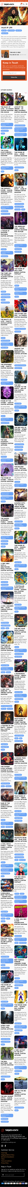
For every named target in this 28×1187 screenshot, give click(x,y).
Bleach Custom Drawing (19, 293)
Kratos (16, 410)
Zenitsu (17, 528)
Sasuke (3, 501)
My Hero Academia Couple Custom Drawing (20, 129)
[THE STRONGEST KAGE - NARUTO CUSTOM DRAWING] (7, 356)
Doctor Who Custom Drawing (7, 1005)
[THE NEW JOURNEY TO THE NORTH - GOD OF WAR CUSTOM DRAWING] (20, 377)
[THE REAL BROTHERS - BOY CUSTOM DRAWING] (7, 1053)
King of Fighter (19, 447)
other (16, 170)
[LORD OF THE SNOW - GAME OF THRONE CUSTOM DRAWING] (20, 179)
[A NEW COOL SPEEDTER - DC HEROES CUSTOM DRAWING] (7, 681)
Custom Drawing (19, 167)
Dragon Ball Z (5, 747)
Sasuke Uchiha (5, 423)
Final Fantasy (5, 585)
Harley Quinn (5, 131)
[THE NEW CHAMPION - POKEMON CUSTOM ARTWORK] (7, 431)
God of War (18, 403)
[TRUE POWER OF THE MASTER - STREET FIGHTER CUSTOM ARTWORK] (20, 710)
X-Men (3, 546)
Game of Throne (19, 206)
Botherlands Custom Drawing (20, 939)
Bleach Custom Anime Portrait (20, 289)
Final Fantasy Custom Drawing (7, 588)
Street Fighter (18, 450)
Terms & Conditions (6, 1161)
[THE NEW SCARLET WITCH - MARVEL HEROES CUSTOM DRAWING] (7, 1088)
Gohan (3, 918)
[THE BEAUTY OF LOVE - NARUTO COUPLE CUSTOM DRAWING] (7, 311)
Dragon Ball (18, 562)
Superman (17, 331)
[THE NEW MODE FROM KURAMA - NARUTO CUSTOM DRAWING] (20, 620)
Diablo (3, 820)
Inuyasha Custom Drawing (6, 252)
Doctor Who (4, 1001)
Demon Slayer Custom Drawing (19, 525)
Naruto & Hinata (5, 340)
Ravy (7, 628)
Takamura (8, 786)
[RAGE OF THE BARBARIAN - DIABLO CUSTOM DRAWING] (7, 795)
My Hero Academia (20, 125)
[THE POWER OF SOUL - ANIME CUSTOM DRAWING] (20, 144)
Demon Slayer (18, 521)
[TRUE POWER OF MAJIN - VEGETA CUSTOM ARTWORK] (20, 788)
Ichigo (16, 296)
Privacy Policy (4, 1163)
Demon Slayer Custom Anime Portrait (5, 961)
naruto (3, 338)
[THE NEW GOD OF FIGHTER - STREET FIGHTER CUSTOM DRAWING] (20, 419)
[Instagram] (2, 1146)
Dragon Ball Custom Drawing (20, 565)
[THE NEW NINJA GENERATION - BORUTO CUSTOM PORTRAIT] (20, 868)
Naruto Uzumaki (19, 654)
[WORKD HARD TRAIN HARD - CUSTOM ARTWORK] (7, 1017)
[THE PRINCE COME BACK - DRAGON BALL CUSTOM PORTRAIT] (20, 996)
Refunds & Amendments (7, 1157)
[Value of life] (14, 16)
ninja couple (4, 347)
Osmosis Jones (18, 985)
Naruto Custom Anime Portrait (5, 493)
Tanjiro (3, 672)
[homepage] (7, 4)
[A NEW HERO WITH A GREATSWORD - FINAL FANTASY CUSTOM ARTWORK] (7, 555)
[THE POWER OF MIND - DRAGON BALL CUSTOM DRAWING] (20, 537)
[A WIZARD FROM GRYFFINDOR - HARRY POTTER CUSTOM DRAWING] (20, 750)
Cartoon (17, 978)
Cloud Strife (4, 582)
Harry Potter (18, 775)
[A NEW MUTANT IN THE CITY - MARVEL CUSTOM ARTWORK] (20, 1042)
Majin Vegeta (18, 821)
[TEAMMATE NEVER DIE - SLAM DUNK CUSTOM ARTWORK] (20, 829)
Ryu (21, 738)
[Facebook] (5, 1146)
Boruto (17, 894)
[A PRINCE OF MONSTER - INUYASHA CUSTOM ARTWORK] (7, 222)
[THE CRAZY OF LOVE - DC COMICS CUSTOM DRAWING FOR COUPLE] (7, 99)
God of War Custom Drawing (20, 407)
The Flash (10, 709)
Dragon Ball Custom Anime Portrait (20, 1026)
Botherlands (18, 936)
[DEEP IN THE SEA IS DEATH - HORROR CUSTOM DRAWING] (20, 1082)
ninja (3, 876)
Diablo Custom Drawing (5, 823)
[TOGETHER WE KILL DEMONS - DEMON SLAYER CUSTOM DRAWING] (7, 637)
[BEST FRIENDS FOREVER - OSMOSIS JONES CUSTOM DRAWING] (20, 951)
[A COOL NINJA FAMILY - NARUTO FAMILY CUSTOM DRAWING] (7, 835)
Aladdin (3, 291)
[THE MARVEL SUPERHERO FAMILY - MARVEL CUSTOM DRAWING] (7, 510)
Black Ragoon (5, 623)
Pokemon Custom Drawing (6, 460)
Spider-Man (18, 252)
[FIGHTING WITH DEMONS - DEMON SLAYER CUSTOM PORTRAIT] (7, 930)
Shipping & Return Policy (7, 1155)
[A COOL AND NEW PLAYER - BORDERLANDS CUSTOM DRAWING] (20, 911)
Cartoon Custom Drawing (19, 981)
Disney (3, 300)
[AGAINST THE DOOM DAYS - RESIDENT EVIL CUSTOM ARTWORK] (20, 340)
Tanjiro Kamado (5, 968)
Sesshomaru (4, 256)
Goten (3, 921)
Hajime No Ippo (5, 783)
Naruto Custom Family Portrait (5, 870)
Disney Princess (5, 302)
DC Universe (11, 30)
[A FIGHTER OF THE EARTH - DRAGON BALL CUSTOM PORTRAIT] (7, 717)
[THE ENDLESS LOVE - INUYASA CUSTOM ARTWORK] (20, 458)
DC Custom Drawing (7, 128)
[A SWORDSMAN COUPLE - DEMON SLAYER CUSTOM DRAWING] (20, 665)
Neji (3, 171)
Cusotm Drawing (19, 444)
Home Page (4, 1153)
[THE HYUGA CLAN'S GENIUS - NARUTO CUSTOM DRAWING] (7, 142)
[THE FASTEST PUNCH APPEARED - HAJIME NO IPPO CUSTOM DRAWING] (7, 758)
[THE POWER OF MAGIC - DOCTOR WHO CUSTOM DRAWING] (7, 976)
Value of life (5, 33)
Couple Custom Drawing (5, 124)
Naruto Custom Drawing (5, 168)
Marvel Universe (5, 214)
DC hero (4, 30)
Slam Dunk (22, 860)
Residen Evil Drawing (20, 365)
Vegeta (17, 1033)
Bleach (16, 285)
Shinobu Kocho (19, 699)
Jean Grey (18, 30)
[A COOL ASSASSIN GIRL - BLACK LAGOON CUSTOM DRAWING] (7, 598)
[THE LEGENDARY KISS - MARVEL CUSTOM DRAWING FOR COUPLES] (20, 218)
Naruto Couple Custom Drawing (6, 344)
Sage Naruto (18, 656)
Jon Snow (17, 209)
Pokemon (4, 457)
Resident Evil (18, 368)
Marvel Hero (5, 211)
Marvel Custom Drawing (5, 207)
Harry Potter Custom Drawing (20, 778)
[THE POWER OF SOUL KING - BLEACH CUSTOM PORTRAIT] (20, 260)
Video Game (9, 827)
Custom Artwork (6, 294)
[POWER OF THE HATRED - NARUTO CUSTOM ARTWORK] (7, 392)
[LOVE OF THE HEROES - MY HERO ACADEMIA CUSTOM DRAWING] (20, 99)
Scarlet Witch (5, 1121)
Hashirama (4, 379)
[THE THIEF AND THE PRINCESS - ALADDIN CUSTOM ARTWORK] (7, 265)
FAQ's (3, 1159)
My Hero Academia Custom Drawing (20, 134)
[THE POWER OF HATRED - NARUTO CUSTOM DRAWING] (7, 469)
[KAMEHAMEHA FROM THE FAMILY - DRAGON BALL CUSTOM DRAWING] (7, 885)
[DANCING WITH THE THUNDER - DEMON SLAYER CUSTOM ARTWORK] (20, 495)
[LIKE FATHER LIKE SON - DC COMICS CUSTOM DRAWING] (20, 305)
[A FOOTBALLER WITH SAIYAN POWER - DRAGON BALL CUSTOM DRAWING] (20, 578)
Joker (3, 133)
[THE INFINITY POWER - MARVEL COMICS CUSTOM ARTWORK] (7, 180)
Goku (16, 569)
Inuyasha (4, 249)
